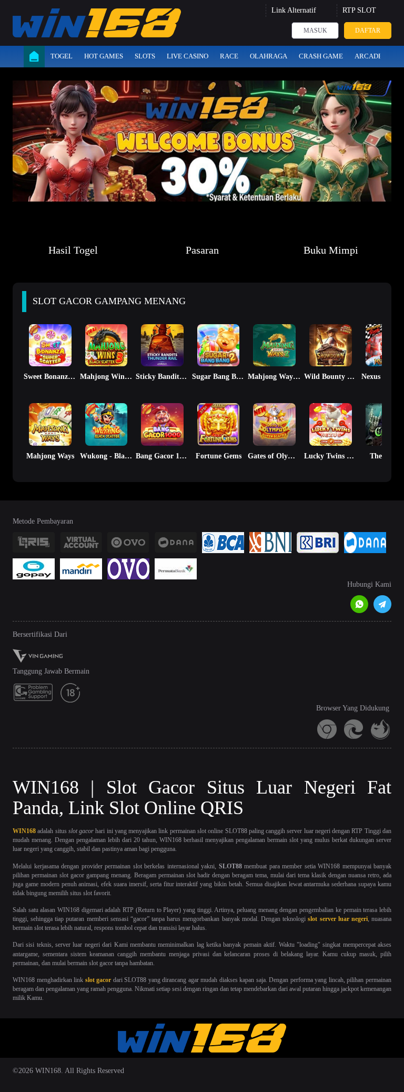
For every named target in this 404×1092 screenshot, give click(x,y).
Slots (145, 56)
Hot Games (103, 56)
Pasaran (202, 250)
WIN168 (24, 831)
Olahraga (268, 56)
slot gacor (98, 980)
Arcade (368, 56)
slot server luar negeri (338, 919)
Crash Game (321, 56)
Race (229, 56)
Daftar (367, 30)
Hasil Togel (73, 250)
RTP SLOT (359, 10)
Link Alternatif (293, 10)
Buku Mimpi (331, 250)
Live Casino (187, 56)
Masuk (315, 30)
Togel (61, 56)
